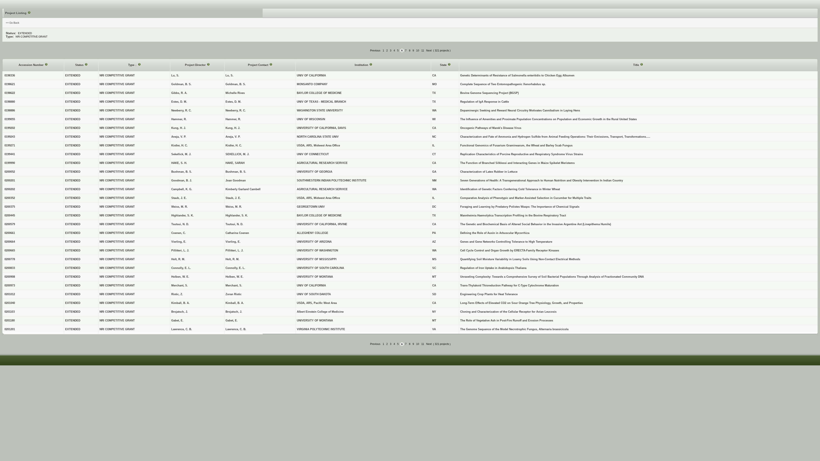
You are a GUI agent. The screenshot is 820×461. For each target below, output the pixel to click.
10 (417, 50)
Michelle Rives (235, 93)
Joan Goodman (236, 180)
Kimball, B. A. (235, 303)
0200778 (9, 259)
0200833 (9, 268)
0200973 (9, 285)
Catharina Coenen (237, 233)
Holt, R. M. (232, 259)
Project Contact (258, 65)
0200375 (9, 206)
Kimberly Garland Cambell (243, 189)
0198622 (9, 93)
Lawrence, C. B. (236, 329)
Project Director (195, 65)
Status (79, 65)
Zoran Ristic (234, 294)
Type (131, 65)
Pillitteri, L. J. (234, 250)
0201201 (9, 329)
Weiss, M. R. (234, 206)
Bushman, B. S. (236, 171)
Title (636, 65)
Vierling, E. (233, 241)
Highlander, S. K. (237, 215)
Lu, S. (229, 75)
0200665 (9, 250)
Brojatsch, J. (234, 311)
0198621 (9, 84)
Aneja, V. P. (233, 136)
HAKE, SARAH (235, 163)
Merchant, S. (234, 285)
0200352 (9, 198)
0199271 (9, 145)
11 (422, 50)
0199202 (9, 128)
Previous (375, 50)
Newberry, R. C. (236, 110)
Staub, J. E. (233, 198)
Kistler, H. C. (234, 145)
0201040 (9, 303)
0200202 (9, 189)
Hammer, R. (233, 119)
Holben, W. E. (234, 276)
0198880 (9, 101)
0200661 (9, 233)
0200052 (9, 171)
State (443, 65)
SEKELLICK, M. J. (237, 154)
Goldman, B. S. (236, 84)
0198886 (9, 110)
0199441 (9, 154)
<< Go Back (12, 22)
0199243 (9, 136)
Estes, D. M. (233, 101)
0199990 (9, 163)
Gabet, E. (232, 320)
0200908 (9, 276)
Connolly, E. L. (235, 268)
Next (429, 50)
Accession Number (31, 65)
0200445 (9, 215)
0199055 (9, 119)
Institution (362, 65)
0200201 (9, 180)
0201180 (9, 320)
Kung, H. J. (233, 128)
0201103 (9, 311)
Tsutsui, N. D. (234, 224)
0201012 (9, 294)
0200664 (9, 241)
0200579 (9, 224)
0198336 (9, 75)
